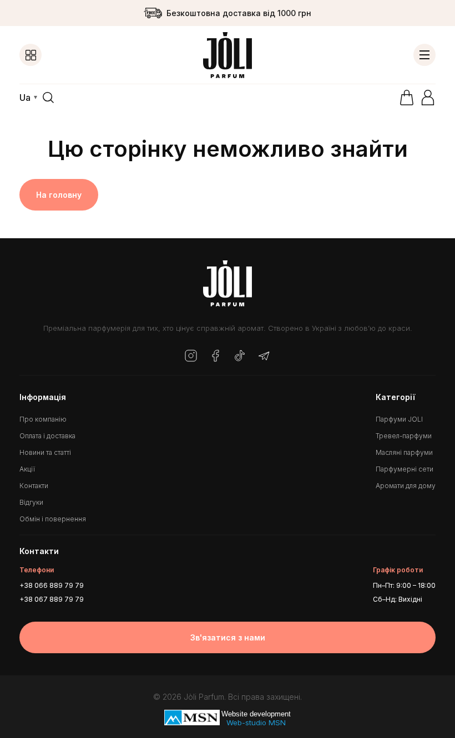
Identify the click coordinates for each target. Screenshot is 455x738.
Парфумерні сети (404, 469)
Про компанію (43, 419)
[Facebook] (215, 356)
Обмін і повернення (52, 519)
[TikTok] (239, 356)
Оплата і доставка (47, 436)
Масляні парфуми (404, 452)
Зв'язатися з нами (227, 637)
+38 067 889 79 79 (51, 599)
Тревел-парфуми (404, 436)
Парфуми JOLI (399, 419)
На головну (59, 194)
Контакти (33, 485)
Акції (27, 469)
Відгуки (31, 502)
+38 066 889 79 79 (51, 585)
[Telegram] (264, 356)
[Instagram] (191, 356)
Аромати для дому (406, 485)
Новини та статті (45, 452)
